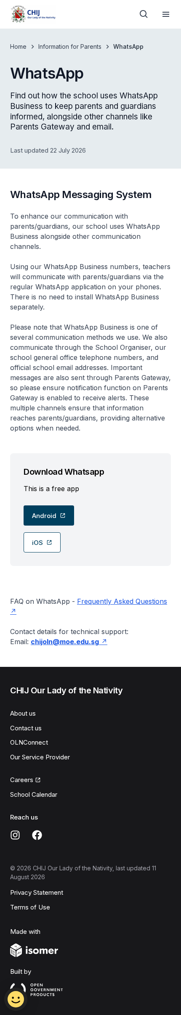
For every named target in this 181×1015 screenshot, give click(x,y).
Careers (21, 780)
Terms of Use (30, 907)
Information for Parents (69, 46)
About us (23, 713)
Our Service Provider (40, 757)
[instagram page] (15, 835)
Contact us (26, 728)
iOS (37, 543)
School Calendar (33, 794)
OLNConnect (29, 742)
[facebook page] (37, 835)
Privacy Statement (36, 892)
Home (18, 46)
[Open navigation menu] (166, 14)
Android (44, 516)
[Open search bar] (144, 14)
